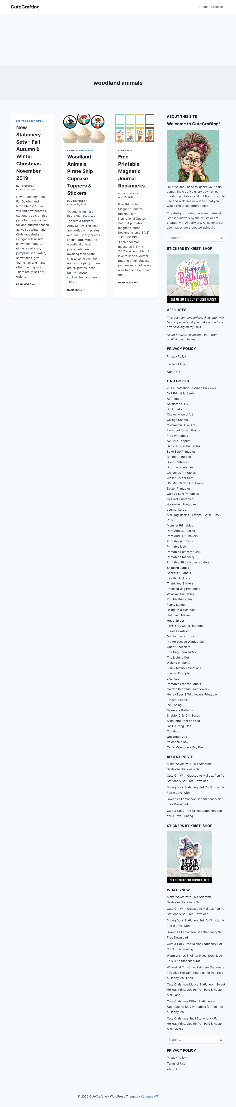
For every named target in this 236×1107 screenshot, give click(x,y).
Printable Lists (177, 546)
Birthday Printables (80, 150)
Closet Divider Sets (180, 478)
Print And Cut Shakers (182, 536)
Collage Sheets (177, 420)
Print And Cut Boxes (181, 531)
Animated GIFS (177, 404)
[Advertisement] (118, 40)
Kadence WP (150, 1096)
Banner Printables (179, 456)
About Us (173, 372)
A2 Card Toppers (178, 441)
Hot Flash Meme (178, 615)
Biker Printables (178, 462)
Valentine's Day (177, 742)
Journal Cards (176, 509)
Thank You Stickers (180, 583)
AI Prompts (174, 398)
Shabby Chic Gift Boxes (183, 715)
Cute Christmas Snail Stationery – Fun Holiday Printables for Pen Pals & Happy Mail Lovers (195, 1024)
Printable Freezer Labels (184, 684)
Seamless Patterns (180, 710)
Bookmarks (125, 150)
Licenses (217, 6)
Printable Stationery (29, 121)
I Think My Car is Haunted (185, 625)
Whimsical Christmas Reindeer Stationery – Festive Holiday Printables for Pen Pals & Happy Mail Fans (195, 973)
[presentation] (84, 128)
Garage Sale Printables (183, 493)
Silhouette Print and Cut (183, 721)
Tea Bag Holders (178, 578)
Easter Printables (179, 488)
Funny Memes (176, 604)
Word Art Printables (180, 594)
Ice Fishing (174, 705)
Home (203, 6)
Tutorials (173, 731)
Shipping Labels (178, 567)
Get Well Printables (180, 499)
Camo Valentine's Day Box (185, 747)
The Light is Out (178, 657)
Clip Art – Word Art (180, 414)
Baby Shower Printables (183, 446)
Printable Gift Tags (180, 541)
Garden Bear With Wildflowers (188, 689)
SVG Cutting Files (179, 726)
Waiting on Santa (178, 662)
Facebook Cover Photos (183, 430)
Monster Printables (180, 525)
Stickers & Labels (179, 573)
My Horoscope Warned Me (185, 641)
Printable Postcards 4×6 (184, 552)
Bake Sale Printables (181, 451)
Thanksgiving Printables (183, 589)
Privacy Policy (176, 356)
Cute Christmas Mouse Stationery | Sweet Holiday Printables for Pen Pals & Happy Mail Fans (196, 990)
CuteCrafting (27, 186)
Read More (25, 284)
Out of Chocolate (178, 647)
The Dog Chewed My (181, 652)
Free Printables (177, 435)
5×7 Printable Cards (181, 393)
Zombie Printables (179, 599)
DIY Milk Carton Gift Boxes (185, 483)
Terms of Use (176, 364)
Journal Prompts (178, 673)
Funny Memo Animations (184, 668)
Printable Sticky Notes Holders (188, 562)
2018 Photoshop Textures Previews (191, 388)
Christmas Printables (181, 472)
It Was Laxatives (178, 631)
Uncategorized (177, 736)
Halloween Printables (181, 504)
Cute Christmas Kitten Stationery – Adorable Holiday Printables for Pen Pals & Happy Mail (195, 1007)
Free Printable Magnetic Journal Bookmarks (131, 171)
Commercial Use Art (181, 425)
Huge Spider (175, 620)
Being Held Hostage (181, 610)
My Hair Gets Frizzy (180, 636)
